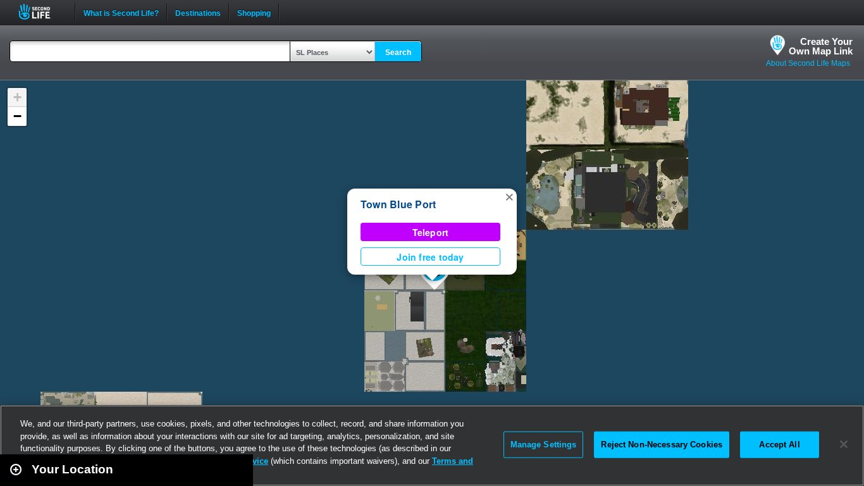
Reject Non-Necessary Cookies (661, 444)
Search (398, 52)
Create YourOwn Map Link (821, 46)
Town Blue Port (398, 204)
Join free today (430, 257)
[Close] (844, 444)
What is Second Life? (121, 12)
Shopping (254, 12)
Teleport (430, 232)
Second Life (41, 11)
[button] (509, 196)
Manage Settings (543, 444)
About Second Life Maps (808, 63)
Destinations (198, 12)
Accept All (779, 444)
